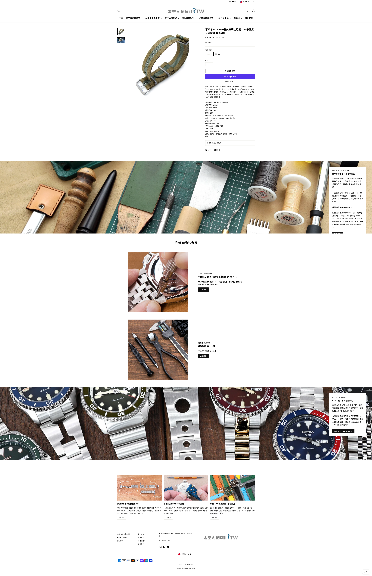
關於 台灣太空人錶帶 (124, 534)
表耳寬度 (208, 50)
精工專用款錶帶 (133, 18)
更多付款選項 (230, 81)
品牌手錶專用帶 (152, 18)
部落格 (237, 18)
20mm (209, 54)
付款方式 (141, 537)
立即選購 (203, 356)
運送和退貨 (141, 541)
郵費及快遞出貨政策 (214, 143)
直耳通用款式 (171, 18)
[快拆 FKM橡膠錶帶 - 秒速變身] (232, 488)
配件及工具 (223, 18)
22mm (217, 54)
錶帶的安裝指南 (122, 537)
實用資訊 (120, 541)
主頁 (121, 18)
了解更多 (203, 289)
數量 (207, 60)
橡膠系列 (215, 517)
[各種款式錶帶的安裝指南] (186, 488)
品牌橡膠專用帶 (206, 18)
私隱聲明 (141, 544)
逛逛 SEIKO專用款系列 (343, 431)
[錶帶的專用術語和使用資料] (139, 488)
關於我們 (249, 18)
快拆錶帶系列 (188, 18)
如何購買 (141, 534)
